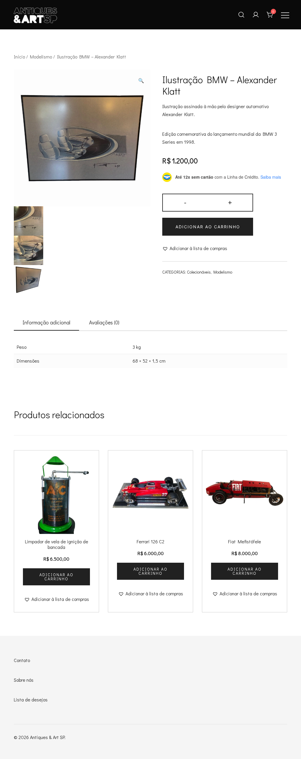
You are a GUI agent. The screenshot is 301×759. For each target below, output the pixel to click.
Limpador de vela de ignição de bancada (56, 544)
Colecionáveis (199, 272)
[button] (141, 81)
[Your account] (255, 14)
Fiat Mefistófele (244, 541)
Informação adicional (46, 322)
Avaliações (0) (104, 322)
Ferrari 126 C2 (150, 541)
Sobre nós (24, 680)
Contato (22, 660)
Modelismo (41, 56)
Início (19, 56)
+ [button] (230, 202)
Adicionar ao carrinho (207, 226)
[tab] (46, 322)
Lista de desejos (31, 699)
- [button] (185, 202)
